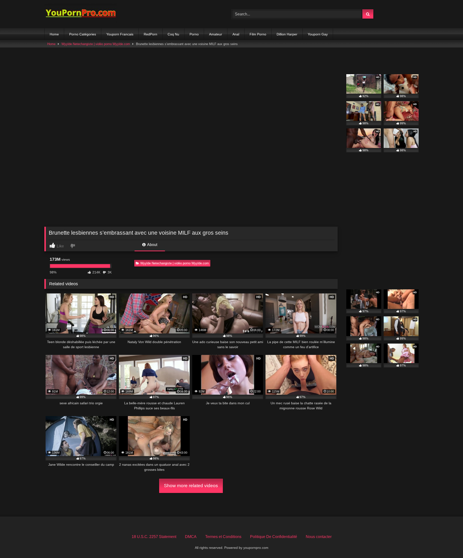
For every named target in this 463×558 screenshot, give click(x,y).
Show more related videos (191, 485)
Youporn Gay (318, 34)
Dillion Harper (287, 34)
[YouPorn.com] (80, 14)
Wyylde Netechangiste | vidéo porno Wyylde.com (95, 44)
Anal (235, 34)
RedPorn (150, 34)
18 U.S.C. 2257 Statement (154, 537)
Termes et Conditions (223, 537)
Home (54, 34)
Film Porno (258, 34)
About (151, 245)
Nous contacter (319, 537)
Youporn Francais (119, 34)
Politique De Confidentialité (273, 537)
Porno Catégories (82, 34)
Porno (194, 34)
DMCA (191, 537)
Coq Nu (173, 34)
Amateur (215, 34)
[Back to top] (448, 543)
